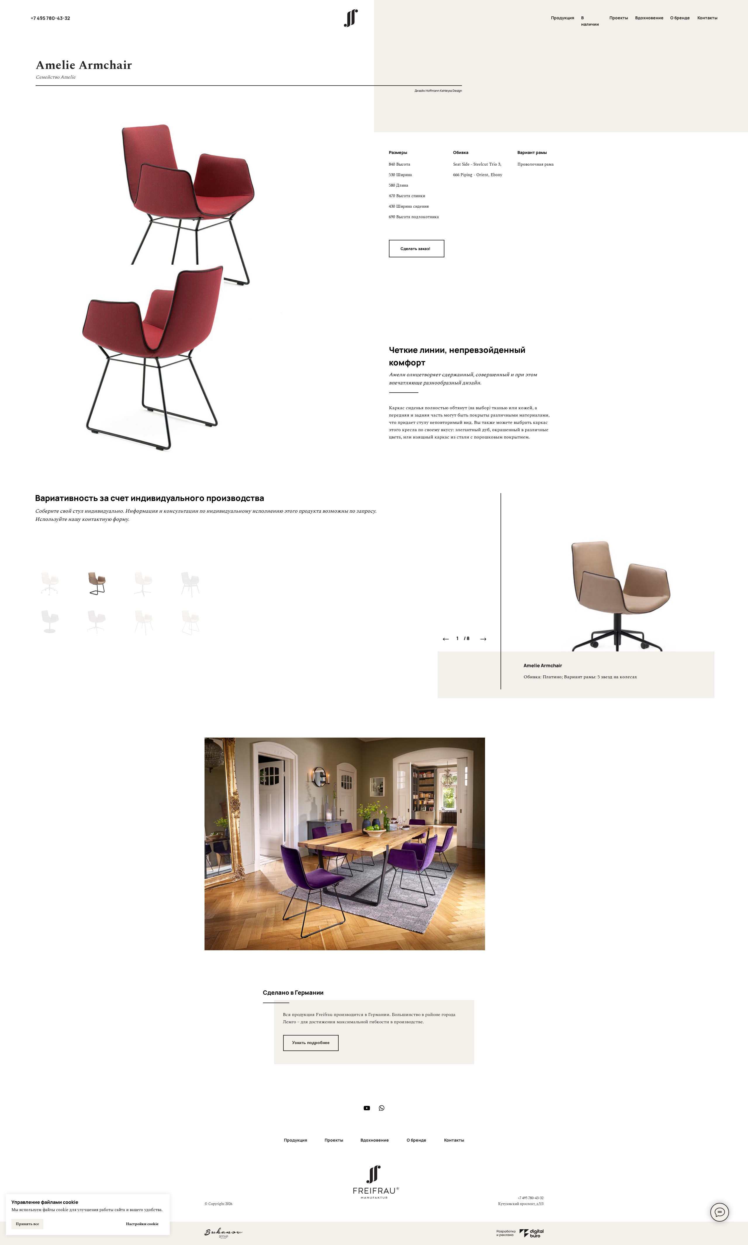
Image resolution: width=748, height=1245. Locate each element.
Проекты (619, 17)
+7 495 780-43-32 (50, 18)
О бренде (680, 17)
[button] (416, 248)
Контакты (707, 17)
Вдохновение (649, 17)
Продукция (562, 17)
